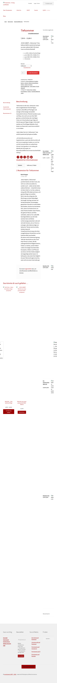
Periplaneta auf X (36, 651)
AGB (4, 645)
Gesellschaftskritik (36, 91)
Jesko (22, 93)
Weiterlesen (22, 412)
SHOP (28, 10)
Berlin (28, 89)
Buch (31, 89)
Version (23, 63)
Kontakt (30, 3)
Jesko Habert (33, 86)
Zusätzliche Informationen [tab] (7, 108)
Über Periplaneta (7, 10)
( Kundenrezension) (33, 33)
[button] (18, 157)
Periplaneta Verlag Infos (21, 651)
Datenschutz (6, 641)
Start (5, 21)
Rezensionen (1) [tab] (7, 113)
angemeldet (28, 269)
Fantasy (29, 91)
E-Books (26, 83)
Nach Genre (10, 21)
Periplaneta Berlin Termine (21, 648)
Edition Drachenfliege (33, 83)
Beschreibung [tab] (6, 102)
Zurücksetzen (27, 67)
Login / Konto (37, 3)
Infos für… (19, 10)
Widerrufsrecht (7, 643)
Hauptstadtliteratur (18, 21)
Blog (4, 16)
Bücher (22, 83)
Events (36, 10)
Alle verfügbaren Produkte (32, 81)
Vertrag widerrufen (28, 666)
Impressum (6, 640)
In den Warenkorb (33, 72)
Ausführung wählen (8, 411)
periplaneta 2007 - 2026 (10, 674)
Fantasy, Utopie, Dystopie (26, 84)
